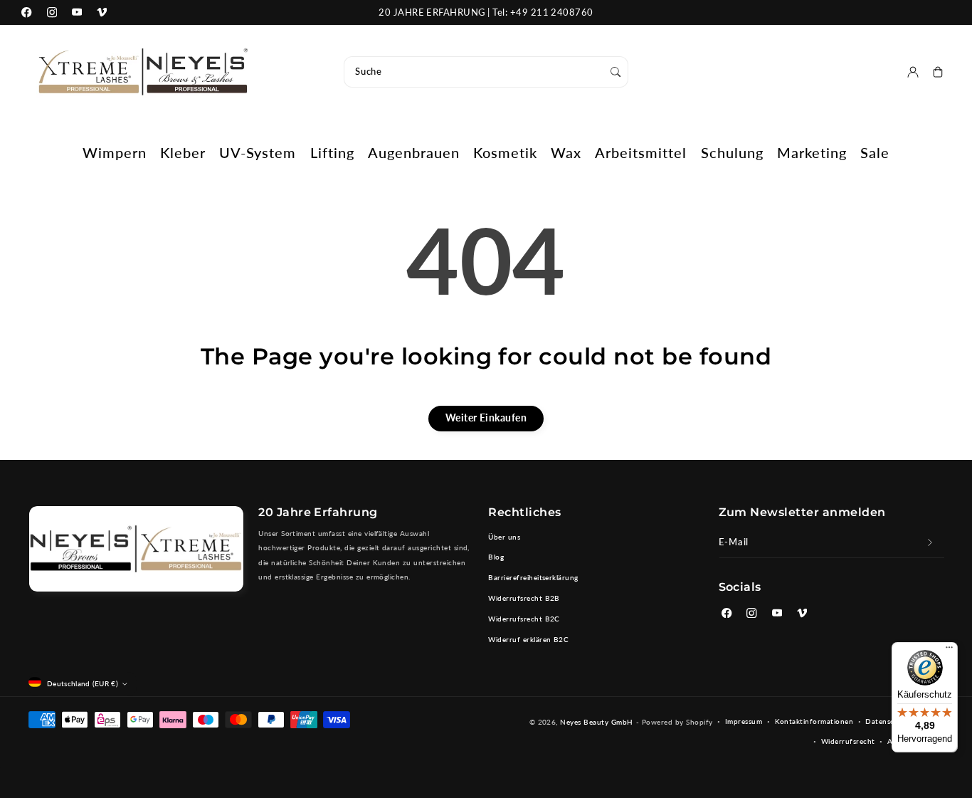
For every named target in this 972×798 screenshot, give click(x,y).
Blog (496, 556)
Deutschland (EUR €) (82, 683)
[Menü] (949, 650)
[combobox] (486, 72)
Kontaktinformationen (814, 721)
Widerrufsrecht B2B (524, 598)
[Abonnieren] (930, 542)
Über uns (504, 536)
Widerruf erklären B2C (528, 639)
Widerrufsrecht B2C (524, 618)
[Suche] (615, 71)
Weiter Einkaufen (486, 417)
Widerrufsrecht (848, 741)
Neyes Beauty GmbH (596, 722)
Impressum (743, 721)
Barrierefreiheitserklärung (533, 577)
